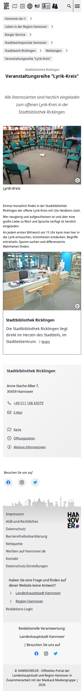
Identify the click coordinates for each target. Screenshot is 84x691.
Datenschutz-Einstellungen (27, 566)
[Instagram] (21, 482)
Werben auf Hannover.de (26, 551)
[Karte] (15, 6)
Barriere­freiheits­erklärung (26, 536)
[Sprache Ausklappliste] (29, 6)
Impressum (15, 514)
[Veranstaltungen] (22, 6)
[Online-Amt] (46, 6)
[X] (35, 482)
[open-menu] (77, 6)
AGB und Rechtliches (22, 521)
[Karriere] (55, 6)
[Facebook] (8, 482)
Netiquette (14, 543)
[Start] (7, 6)
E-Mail (18, 412)
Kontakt (12, 558)
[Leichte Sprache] (37, 6)
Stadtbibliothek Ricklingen (31, 370)
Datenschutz (16, 529)
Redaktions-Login (19, 609)
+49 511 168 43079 (28, 403)
